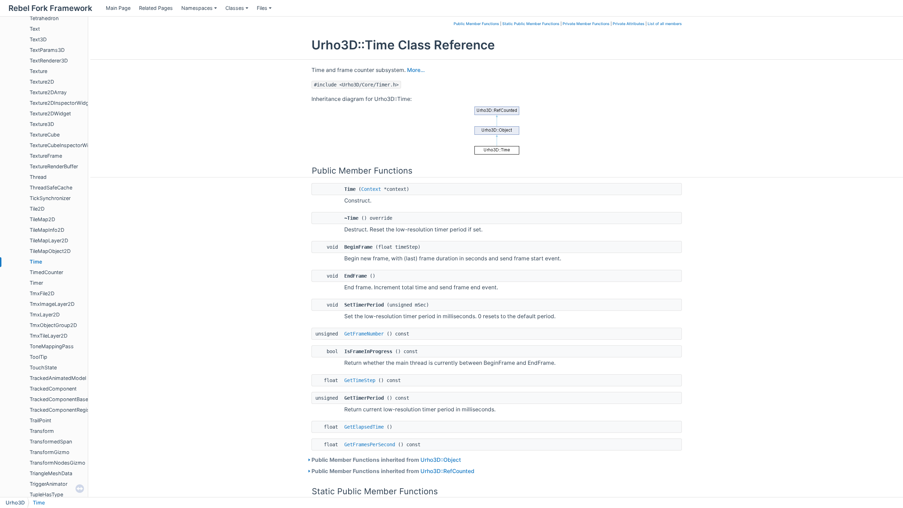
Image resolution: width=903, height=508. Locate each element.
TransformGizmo (49, 452)
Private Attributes (628, 24)
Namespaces (197, 8)
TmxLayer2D (45, 315)
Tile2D (37, 209)
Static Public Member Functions (530, 24)
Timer (36, 283)
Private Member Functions (586, 24)
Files (262, 8)
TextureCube (45, 135)
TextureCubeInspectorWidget (64, 145)
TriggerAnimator (48, 484)
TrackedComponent (53, 389)
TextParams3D (47, 50)
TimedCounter (46, 272)
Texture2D (42, 82)
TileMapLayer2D (49, 240)
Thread (38, 177)
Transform (42, 431)
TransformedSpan (51, 442)
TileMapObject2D (50, 251)
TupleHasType (46, 494)
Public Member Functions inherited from (386, 459)
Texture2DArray (48, 92)
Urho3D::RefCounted (447, 471)
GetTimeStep (359, 380)
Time (36, 262)
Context (371, 189)
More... (416, 70)
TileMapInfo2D (47, 230)
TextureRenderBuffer (54, 166)
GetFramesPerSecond (369, 444)
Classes (234, 8)
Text (35, 29)
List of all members (665, 24)
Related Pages (156, 8)
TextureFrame (46, 156)
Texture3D (42, 124)
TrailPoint (40, 420)
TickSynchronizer (50, 198)
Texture (38, 71)
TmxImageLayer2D (52, 304)
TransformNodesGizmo (57, 463)
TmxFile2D (42, 293)
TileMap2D (42, 219)
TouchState (43, 367)
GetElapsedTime (364, 427)
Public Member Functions (476, 24)
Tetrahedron (44, 18)
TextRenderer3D (49, 61)
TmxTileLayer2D (48, 336)
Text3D (38, 39)
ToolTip (38, 357)
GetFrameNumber (364, 334)
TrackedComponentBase (59, 399)
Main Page (118, 8)
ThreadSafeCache (51, 187)
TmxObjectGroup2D (53, 325)
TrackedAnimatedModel (58, 378)
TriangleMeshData (51, 473)
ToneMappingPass (52, 346)
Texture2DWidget (50, 113)
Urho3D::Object (440, 459)
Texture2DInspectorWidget (61, 103)
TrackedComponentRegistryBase (69, 410)
